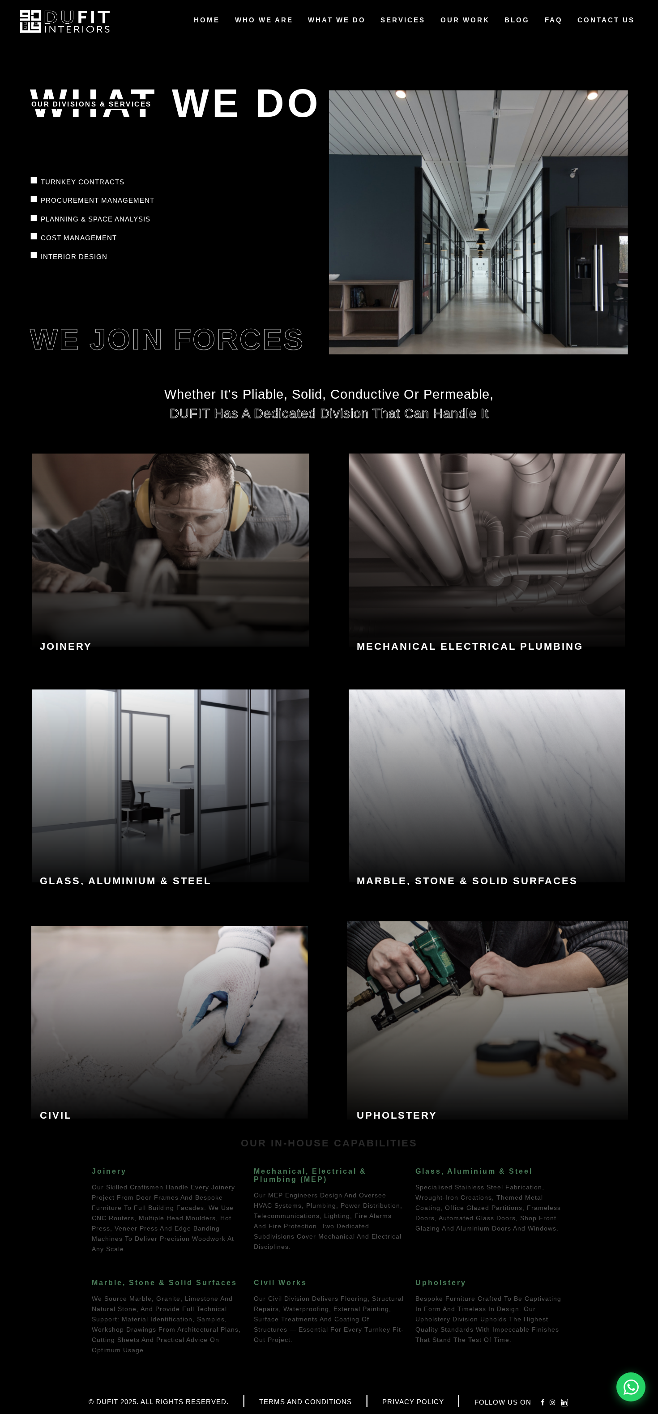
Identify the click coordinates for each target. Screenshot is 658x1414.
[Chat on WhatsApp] (630, 1386)
